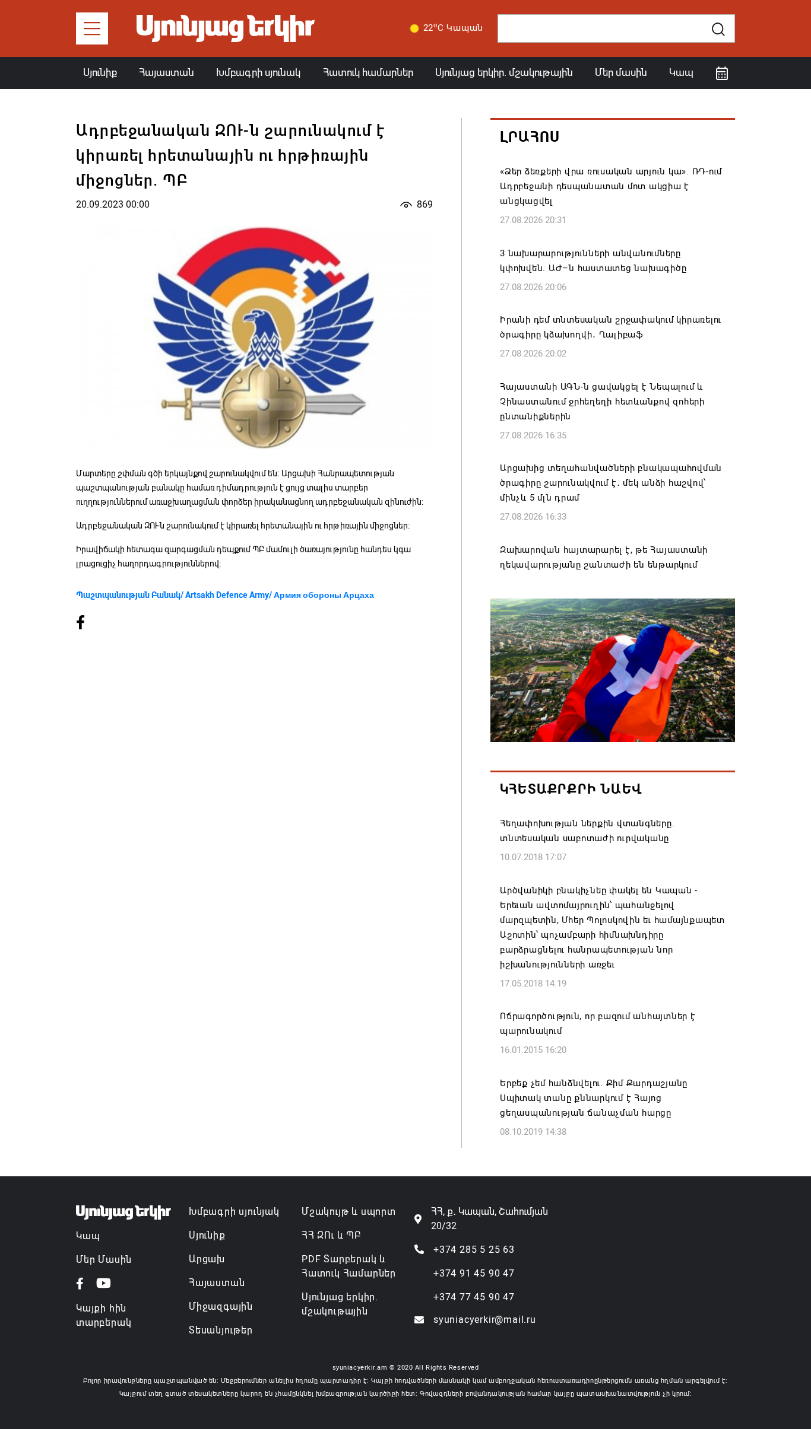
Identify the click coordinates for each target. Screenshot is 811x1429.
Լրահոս (530, 137)
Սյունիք (100, 72)
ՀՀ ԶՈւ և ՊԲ (331, 1235)
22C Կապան (453, 27)
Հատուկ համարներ (368, 72)
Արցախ (207, 1259)
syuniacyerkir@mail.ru (484, 1319)
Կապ (681, 72)
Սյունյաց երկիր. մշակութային (504, 72)
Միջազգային (221, 1306)
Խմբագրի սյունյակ (234, 1211)
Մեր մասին (621, 72)
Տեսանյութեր (221, 1330)
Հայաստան (166, 72)
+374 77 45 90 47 (474, 1297)
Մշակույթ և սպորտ (349, 1211)
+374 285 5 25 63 (474, 1249)
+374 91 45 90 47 (474, 1273)
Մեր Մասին (104, 1259)
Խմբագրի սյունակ (258, 72)
